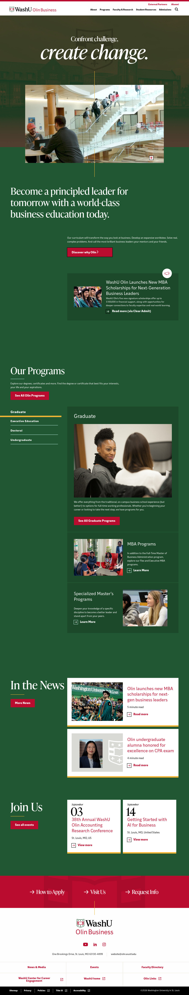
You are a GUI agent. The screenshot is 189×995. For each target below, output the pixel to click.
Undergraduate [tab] (21, 440)
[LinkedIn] (95, 945)
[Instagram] (104, 945)
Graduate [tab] (18, 412)
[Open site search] (177, 9)
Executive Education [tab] (25, 421)
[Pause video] (151, 158)
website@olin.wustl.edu (123, 954)
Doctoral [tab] (17, 431)
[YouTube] (85, 945)
